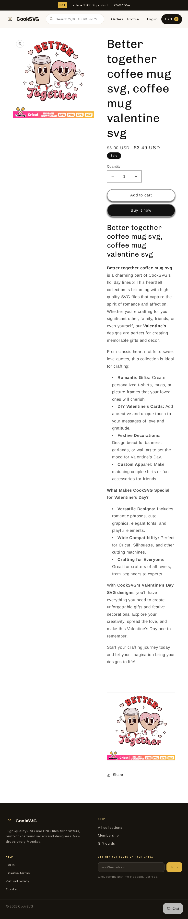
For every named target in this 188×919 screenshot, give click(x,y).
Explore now (121, 5)
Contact (13, 889)
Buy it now (141, 210)
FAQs (10, 865)
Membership (108, 835)
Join (174, 867)
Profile (133, 19)
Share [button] (118, 775)
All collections (110, 827)
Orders (117, 19)
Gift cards (106, 843)
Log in (152, 19)
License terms (18, 873)
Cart (171, 19)
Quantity (114, 166)
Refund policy (17, 881)
